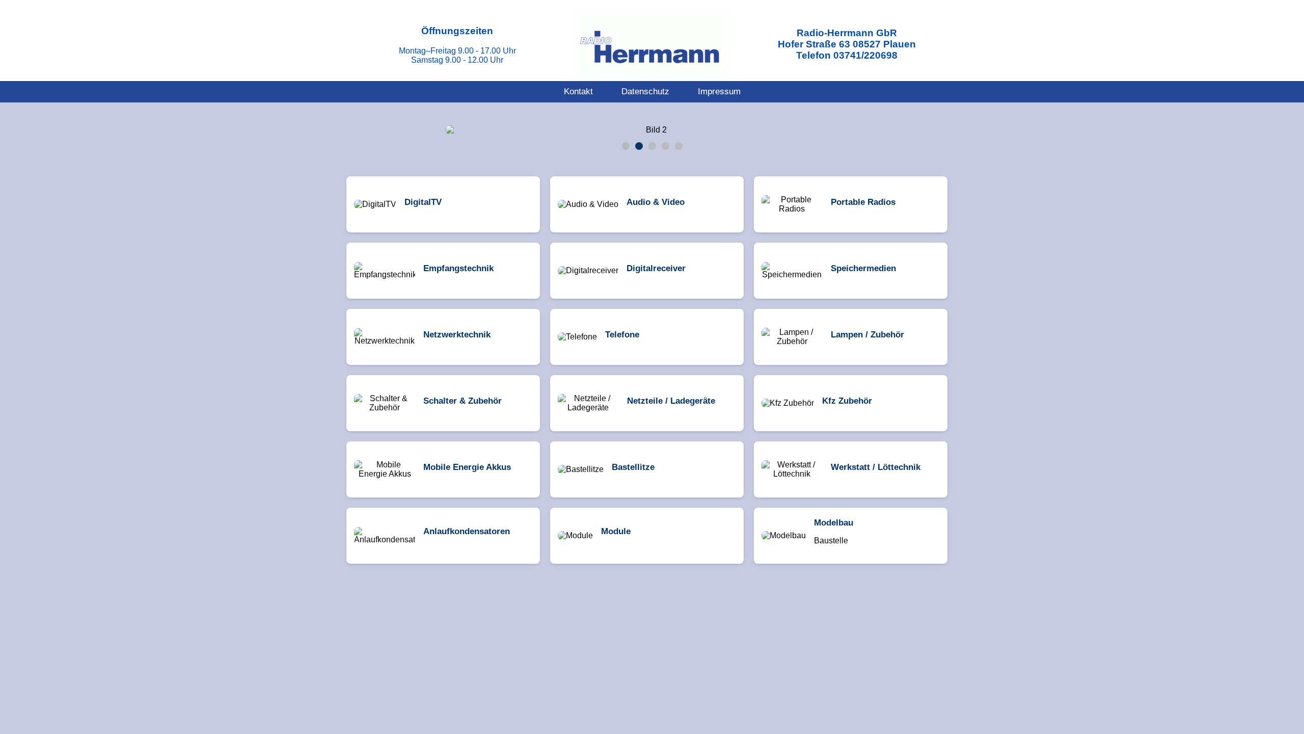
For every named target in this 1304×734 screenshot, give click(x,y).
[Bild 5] (679, 146)
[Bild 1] (626, 146)
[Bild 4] (665, 146)
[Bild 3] (652, 146)
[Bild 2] (639, 146)
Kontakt (578, 91)
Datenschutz (645, 91)
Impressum (719, 91)
